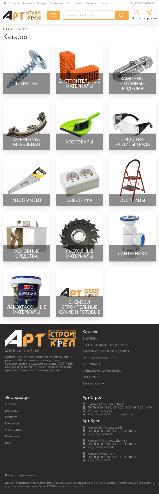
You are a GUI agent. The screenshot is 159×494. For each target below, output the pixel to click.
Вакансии (92, 3)
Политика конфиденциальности (23, 475)
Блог (104, 3)
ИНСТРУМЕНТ (92, 377)
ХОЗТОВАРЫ (91, 364)
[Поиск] (122, 15)
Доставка (28, 3)
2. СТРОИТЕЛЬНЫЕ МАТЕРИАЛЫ (105, 345)
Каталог (23, 28)
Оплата (14, 3)
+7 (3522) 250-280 (100, 411)
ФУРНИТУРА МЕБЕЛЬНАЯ (100, 358)
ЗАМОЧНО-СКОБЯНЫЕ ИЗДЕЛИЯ (106, 351)
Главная (8, 28)
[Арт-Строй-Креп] (40, 339)
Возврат (42, 3)
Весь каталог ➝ (93, 383)
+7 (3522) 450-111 (145, 3)
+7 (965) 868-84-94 (100, 447)
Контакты (57, 3)
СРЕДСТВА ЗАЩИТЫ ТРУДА (102, 370)
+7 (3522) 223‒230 (100, 434)
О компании (75, 3)
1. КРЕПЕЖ (90, 338)
